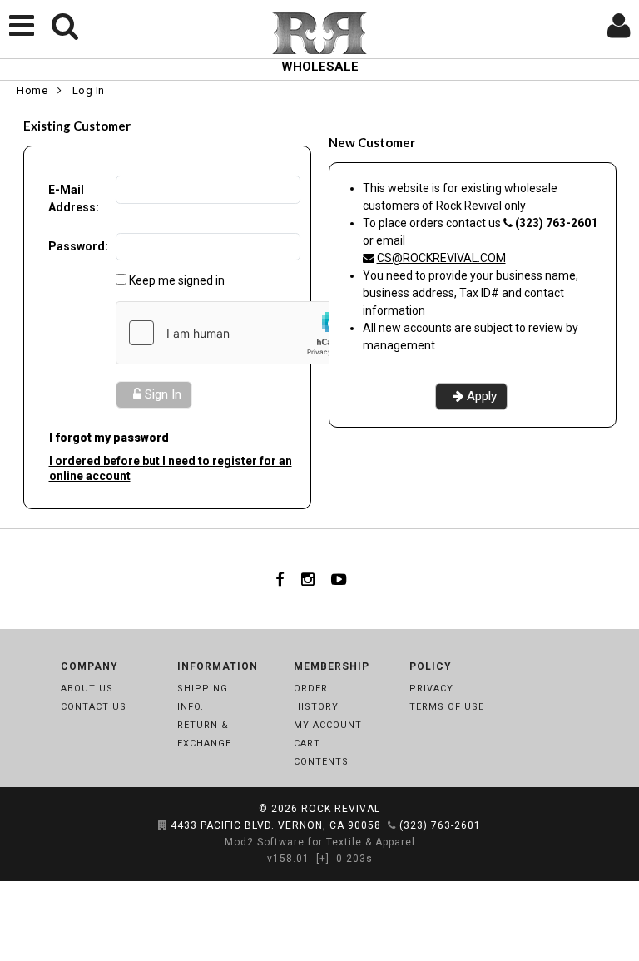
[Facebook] (280, 579)
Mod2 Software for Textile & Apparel (320, 842)
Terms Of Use (446, 706)
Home (32, 90)
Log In (88, 90)
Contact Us (93, 706)
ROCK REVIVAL (340, 809)
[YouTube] (339, 579)
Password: (77, 246)
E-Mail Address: (73, 198)
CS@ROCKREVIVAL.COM (441, 258)
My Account (328, 725)
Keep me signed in (177, 280)
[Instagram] (308, 579)
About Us (87, 688)
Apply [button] (482, 396)
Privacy (431, 688)
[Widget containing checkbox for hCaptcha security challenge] (241, 332)
